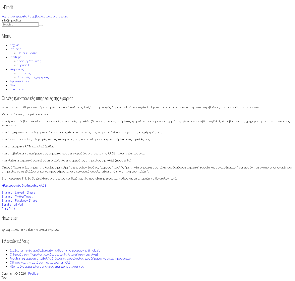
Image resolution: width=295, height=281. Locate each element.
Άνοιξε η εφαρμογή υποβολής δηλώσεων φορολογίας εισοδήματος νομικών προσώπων (70, 258)
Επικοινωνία (18, 89)
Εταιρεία (15, 49)
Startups (15, 57)
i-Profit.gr (33, 273)
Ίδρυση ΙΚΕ (25, 65)
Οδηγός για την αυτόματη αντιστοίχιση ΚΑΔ (40, 262)
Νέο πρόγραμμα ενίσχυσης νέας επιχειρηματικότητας (47, 266)
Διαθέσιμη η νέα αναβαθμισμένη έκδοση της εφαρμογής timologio (55, 250)
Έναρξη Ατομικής (29, 61)
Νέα (12, 85)
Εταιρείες (24, 73)
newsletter (26, 229)
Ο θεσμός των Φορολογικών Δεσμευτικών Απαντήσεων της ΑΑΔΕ (54, 254)
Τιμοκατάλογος (20, 81)
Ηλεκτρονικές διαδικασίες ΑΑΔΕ (24, 185)
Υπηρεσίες (17, 69)
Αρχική (14, 45)
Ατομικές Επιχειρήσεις (33, 77)
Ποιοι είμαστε (27, 53)
